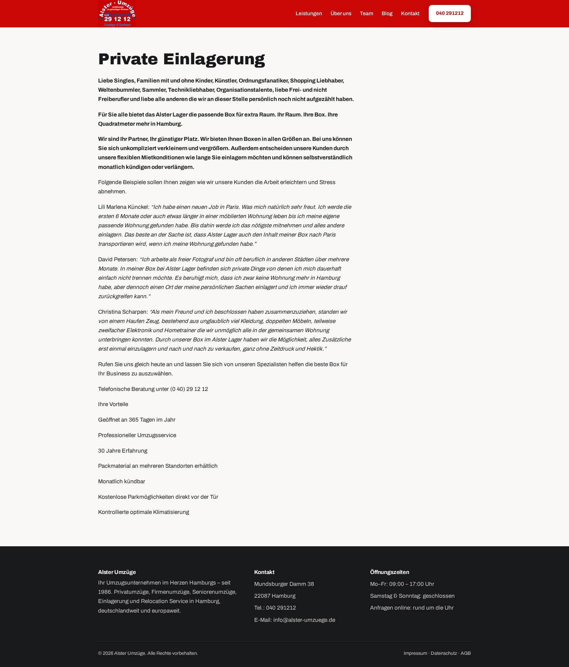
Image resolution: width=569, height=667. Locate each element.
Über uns (341, 13)
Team (366, 13)
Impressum (415, 653)
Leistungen (309, 13)
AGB (466, 653)
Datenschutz (444, 653)
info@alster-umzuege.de (304, 620)
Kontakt (410, 13)
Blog (387, 13)
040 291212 (450, 13)
